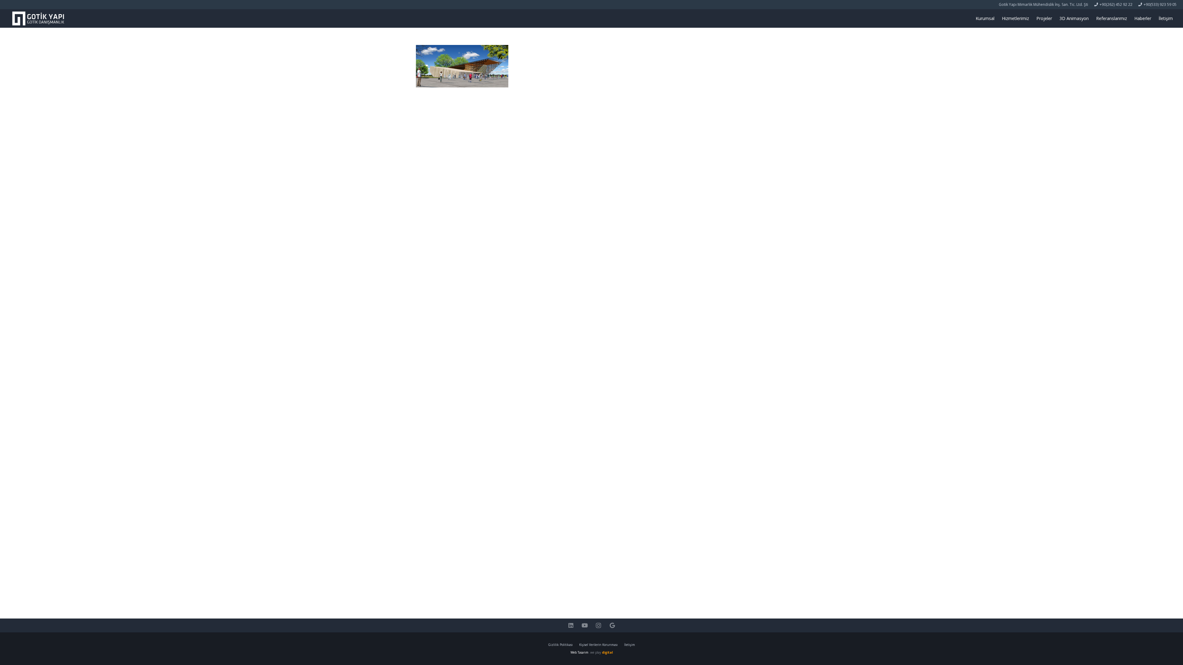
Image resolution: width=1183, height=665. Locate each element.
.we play (601, 652)
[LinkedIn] (571, 625)
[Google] (612, 625)
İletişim (629, 645)
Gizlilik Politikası (560, 645)
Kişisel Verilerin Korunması (598, 645)
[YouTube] (585, 625)
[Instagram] (598, 625)
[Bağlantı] (37, 18)
